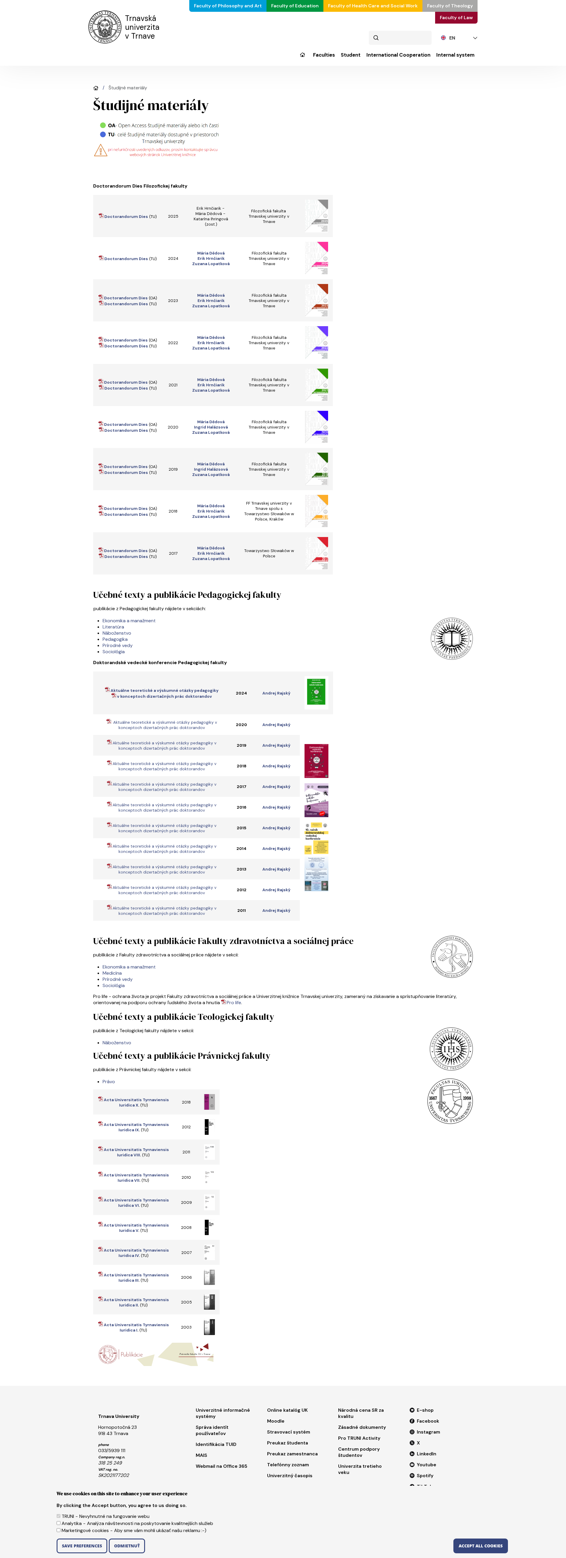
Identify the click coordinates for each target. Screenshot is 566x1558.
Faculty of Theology (450, 6)
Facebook (428, 1421)
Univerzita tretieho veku (360, 1469)
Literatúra (113, 627)
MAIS (201, 1455)
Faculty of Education (295, 6)
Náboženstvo (117, 633)
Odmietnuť (127, 1546)
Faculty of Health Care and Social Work (373, 6)
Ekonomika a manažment (129, 621)
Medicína (112, 973)
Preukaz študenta (287, 1443)
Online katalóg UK (287, 1410)
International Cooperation (398, 55)
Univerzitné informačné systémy (223, 1413)
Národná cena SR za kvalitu (361, 1413)
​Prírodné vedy (118, 645)
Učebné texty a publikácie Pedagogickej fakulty (187, 595)
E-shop (425, 1410)
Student (351, 55)
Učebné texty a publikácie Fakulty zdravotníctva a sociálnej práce (223, 941)
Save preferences (82, 1546)
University (302, 58)
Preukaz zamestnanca (292, 1454)
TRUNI (68, 1516)
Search (376, 38)
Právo (109, 1081)
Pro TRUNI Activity (359, 1438)
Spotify (425, 1475)
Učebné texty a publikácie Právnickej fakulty (181, 1056)
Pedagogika (115, 639)
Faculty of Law (456, 17)
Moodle (275, 1421)
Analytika (72, 1523)
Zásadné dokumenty (362, 1427)
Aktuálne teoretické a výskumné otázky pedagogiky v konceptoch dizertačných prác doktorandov (164, 725)
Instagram (428, 1432)
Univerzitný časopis (289, 1475)
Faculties (324, 55)
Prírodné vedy (118, 979)
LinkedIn (426, 1454)
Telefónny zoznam (288, 1465)
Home (95, 88)
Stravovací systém (288, 1432)
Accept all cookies (481, 1546)
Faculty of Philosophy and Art (228, 6)
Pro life (234, 1002)
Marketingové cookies (85, 1530)
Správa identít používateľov (212, 1430)
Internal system (455, 55)
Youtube (426, 1465)
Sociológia (114, 652)
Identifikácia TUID (216, 1444)
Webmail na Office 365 (221, 1466)
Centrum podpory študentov (359, 1452)
